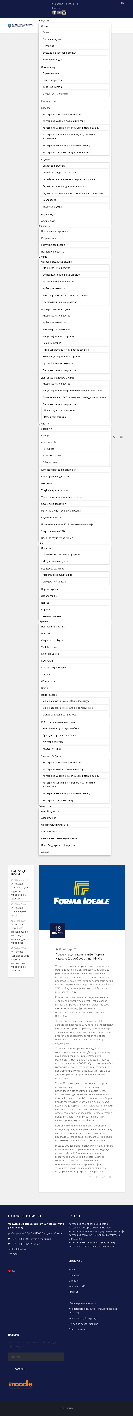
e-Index (70, 3)
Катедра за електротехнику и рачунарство (92, 1246)
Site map (13, 1253)
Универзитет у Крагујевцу (83, 1318)
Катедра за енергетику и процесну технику (92, 1242)
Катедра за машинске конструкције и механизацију (96, 1231)
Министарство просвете (82, 1303)
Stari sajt (73, 1291)
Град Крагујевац (77, 1329)
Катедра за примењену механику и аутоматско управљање (94, 1236)
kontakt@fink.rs (20, 1249)
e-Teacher (74, 1280)
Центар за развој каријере (83, 1323)
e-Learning (57, 3)
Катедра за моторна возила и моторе (90, 1227)
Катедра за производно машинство (88, 1223)
